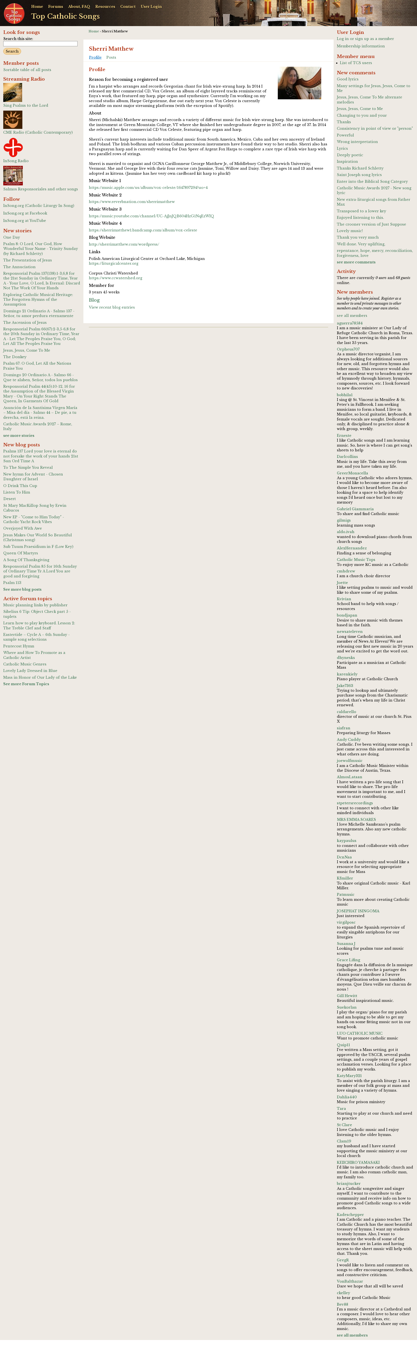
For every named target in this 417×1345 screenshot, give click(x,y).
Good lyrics (348, 79)
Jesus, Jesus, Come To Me (26, 350)
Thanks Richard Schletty (360, 168)
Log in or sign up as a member (365, 39)
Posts (111, 57)
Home (37, 6)
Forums (55, 6)
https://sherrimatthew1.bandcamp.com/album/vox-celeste (143, 230)
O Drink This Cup (20, 486)
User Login (151, 6)
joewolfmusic (349, 760)
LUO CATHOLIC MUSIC (359, 1033)
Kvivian (344, 599)
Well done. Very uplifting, (361, 244)
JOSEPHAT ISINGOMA (358, 911)
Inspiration (347, 161)
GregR (343, 1260)
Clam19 (344, 1141)
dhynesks (346, 657)
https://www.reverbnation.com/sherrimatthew (132, 202)
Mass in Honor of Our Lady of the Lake (40, 677)
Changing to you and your (362, 115)
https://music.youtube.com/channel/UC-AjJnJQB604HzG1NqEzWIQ (151, 216)
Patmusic (345, 894)
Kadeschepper (350, 1214)
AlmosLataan (349, 777)
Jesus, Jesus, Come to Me (360, 108)
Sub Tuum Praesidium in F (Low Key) (38, 546)
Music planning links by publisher (35, 605)
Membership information (361, 46)
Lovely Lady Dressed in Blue (30, 670)
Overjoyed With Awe (22, 528)
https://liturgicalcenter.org (113, 263)
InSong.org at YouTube (24, 220)
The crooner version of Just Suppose (371, 224)
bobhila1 (345, 395)
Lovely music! (350, 231)
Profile (95, 57)
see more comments (356, 262)
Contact (128, 6)
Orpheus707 (348, 349)
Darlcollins (347, 456)
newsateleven (350, 631)
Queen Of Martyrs (20, 553)
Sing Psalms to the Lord (25, 105)
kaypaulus (346, 840)
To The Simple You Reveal (28, 467)
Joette (342, 582)
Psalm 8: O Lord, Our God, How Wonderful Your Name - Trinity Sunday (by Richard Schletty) (40, 249)
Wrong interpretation (357, 142)
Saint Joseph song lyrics (359, 175)
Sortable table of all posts (27, 70)
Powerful (345, 135)
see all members (352, 315)
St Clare (344, 1125)
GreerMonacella (352, 473)
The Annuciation (19, 267)
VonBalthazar (350, 1281)
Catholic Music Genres (24, 664)
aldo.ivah (345, 532)
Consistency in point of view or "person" (375, 128)
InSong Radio (16, 161)
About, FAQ (79, 6)
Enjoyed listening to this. (360, 217)
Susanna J (346, 943)
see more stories (18, 435)
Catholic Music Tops (356, 559)
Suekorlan (347, 1007)
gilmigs (344, 520)
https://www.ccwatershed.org (115, 278)
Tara (341, 1108)
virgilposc (346, 922)
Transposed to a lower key (361, 211)
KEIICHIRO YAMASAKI (358, 1162)
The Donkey (14, 357)
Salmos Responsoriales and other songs (40, 189)
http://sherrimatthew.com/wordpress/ (124, 244)
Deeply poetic (350, 155)
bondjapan (347, 615)
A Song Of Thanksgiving (26, 560)
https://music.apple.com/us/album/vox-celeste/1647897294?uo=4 (148, 187)
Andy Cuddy (349, 739)
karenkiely (347, 674)
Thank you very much (358, 237)
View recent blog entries (112, 307)
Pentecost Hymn (18, 646)
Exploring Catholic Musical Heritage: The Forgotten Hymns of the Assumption (38, 300)
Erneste (344, 435)
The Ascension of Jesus (25, 322)
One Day (11, 237)
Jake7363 (345, 685)
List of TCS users (356, 63)
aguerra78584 (350, 323)
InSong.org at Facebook (25, 213)
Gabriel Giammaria (355, 509)
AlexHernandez (352, 548)
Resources (105, 6)
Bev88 (342, 1304)
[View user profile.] (299, 83)
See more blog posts (22, 589)
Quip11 (343, 1045)
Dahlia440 (347, 1097)
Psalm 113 (12, 582)
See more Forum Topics (26, 684)
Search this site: (18, 39)
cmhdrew (346, 571)
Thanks (344, 122)
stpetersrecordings (355, 803)
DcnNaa (344, 857)
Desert (9, 499)
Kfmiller (345, 878)
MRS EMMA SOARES (356, 819)
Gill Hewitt (347, 996)
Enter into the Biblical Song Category (372, 181)
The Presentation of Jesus (27, 260)
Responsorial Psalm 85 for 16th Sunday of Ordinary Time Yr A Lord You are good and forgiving (40, 571)
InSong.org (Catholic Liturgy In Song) (38, 205)
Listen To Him (16, 492)
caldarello (346, 712)
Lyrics (342, 148)
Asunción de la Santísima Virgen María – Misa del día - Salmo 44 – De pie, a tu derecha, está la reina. (40, 413)
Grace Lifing (348, 960)
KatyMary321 (349, 1076)
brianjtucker (349, 1183)
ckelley (343, 1293)
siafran (343, 728)
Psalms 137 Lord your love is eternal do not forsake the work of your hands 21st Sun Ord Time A (40, 456)
